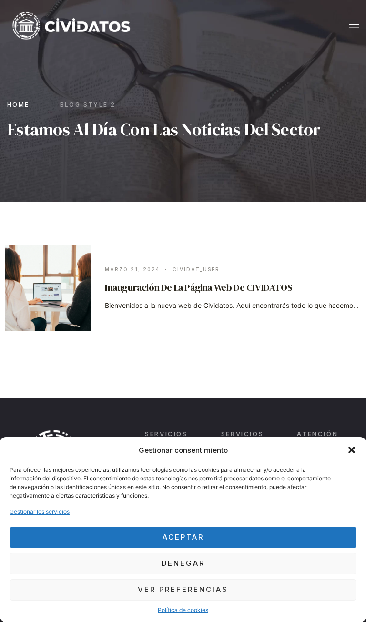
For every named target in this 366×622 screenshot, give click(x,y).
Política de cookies (183, 609)
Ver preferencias (183, 589)
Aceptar (183, 536)
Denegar (183, 563)
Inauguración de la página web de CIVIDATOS (198, 287)
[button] (351, 450)
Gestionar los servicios (40, 511)
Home (18, 104)
